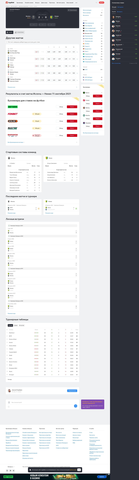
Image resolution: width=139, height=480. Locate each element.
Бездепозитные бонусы (12, 445)
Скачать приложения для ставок (13, 437)
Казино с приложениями (29, 443)
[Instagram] (7, 470)
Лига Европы (93, 25)
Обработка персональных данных (96, 452)
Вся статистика (116, 63)
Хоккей (85, 67)
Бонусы (37, 2)
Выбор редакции (77, 440)
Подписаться (72, 390)
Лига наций (93, 59)
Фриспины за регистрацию (30, 453)
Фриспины (25, 450)
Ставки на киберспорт (62, 448)
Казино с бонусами (28, 435)
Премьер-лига (93, 36)
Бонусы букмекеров (11, 440)
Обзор (61, 107)
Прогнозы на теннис (44, 443)
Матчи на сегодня (61, 435)
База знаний (70, 2)
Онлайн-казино (29, 2)
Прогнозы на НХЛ (44, 448)
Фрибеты (8, 443)
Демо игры (44, 2)
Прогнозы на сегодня (45, 437)
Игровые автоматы (28, 458)
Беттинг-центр (61, 2)
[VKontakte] (13, 470)
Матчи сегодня (92, 10)
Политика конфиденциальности (95, 444)
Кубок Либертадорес (93, 30)
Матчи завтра (92, 12)
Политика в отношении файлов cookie (95, 448)
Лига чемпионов (93, 23)
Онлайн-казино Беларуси (30, 432)
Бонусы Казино (27, 448)
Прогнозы (52, 2)
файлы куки (73, 470)
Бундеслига (93, 48)
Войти (101, 2)
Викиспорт (76, 437)
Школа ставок (77, 435)
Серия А (93, 46)
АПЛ (57, 445)
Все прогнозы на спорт (45, 432)
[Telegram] (10, 470)
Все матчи (92, 15)
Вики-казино (26, 445)
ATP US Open (93, 77)
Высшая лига (93, 33)
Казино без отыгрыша (29, 440)
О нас (91, 432)
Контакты (92, 435)
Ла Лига (93, 43)
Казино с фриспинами (29, 437)
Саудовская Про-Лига (93, 54)
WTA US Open (93, 80)
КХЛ (93, 69)
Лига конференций (93, 28)
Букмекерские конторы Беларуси (12, 433)
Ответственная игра (95, 455)
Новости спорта (77, 432)
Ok (79, 470)
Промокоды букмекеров (13, 450)
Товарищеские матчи (93, 61)
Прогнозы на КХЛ (44, 445)
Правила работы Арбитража (94, 459)
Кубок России (93, 38)
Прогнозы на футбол (45, 435)
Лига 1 (93, 51)
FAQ (74, 443)
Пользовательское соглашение (94, 441)
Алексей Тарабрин (17, 390)
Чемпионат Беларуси (23, 6)
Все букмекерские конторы (16, 142)
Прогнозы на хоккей (44, 440)
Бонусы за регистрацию (12, 448)
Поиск (96, 2)
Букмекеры (20, 2)
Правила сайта (93, 437)
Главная (8, 6)
